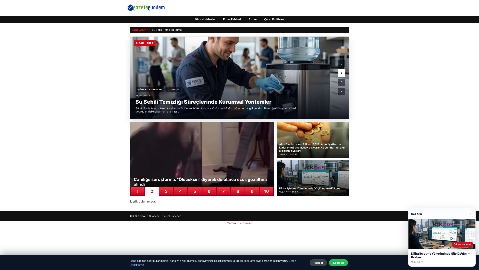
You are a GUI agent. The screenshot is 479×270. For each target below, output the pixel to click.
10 (266, 191)
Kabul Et (338, 262)
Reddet (318, 262)
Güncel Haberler (205, 19)
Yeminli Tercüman (239, 223)
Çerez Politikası (274, 19)
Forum (252, 19)
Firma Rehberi (232, 19)
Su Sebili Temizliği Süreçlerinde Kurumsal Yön (179, 29)
